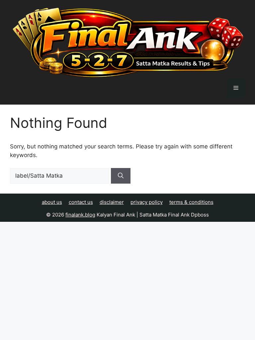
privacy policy (146, 202)
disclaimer (112, 202)
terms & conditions (191, 202)
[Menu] (236, 88)
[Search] (120, 176)
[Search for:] (60, 175)
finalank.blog (80, 215)
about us (52, 202)
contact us (81, 202)
